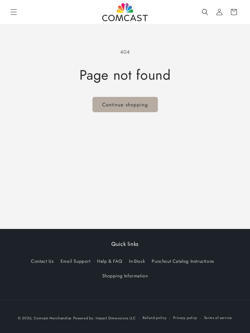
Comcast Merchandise (53, 318)
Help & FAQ (109, 261)
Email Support (75, 261)
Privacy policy (185, 317)
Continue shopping (125, 104)
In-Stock (137, 261)
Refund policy (154, 317)
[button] (14, 12)
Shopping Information (125, 276)
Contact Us (42, 261)
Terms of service (218, 317)
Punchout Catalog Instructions (183, 261)
